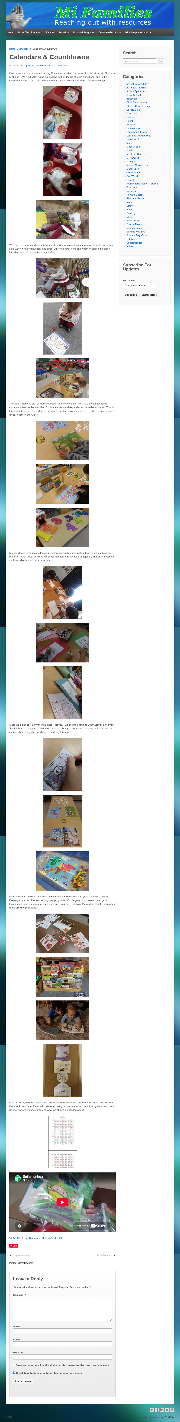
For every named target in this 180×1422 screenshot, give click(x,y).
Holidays (131, 124)
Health (130, 120)
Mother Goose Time (137, 165)
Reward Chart (134, 194)
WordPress (169, 1417)
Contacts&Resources (110, 32)
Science (130, 209)
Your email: (129, 280)
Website (18, 1352)
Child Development (136, 102)
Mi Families (44, 65)
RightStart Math (135, 198)
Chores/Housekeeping (138, 106)
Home (11, 32)
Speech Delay (134, 228)
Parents (50, 32)
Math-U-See (133, 146)
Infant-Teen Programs (30, 32)
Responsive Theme (145, 1417)
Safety (129, 205)
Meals (129, 150)
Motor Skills (132, 168)
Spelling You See (135, 231)
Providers (64, 32)
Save (15, 1245)
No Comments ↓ (61, 65)
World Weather (104, 1255)
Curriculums (133, 109)
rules (129, 202)
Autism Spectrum (135, 91)
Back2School (133, 95)
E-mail (16, 1339)
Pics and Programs (83, 32)
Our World (132, 176)
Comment (19, 1294)
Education (131, 113)
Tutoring (131, 239)
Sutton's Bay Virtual (137, 235)
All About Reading (136, 87)
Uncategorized (24, 49)
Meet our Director (136, 154)
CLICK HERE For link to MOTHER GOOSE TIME (36, 1237)
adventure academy (137, 83)
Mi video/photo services (138, 32)
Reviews (131, 191)
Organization (133, 172)
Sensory (131, 213)
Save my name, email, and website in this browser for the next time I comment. (63, 1365)
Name (16, 1326)
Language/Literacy (136, 131)
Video (129, 246)
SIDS (129, 216)
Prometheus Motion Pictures (142, 183)
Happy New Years (22, 1255)
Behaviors (131, 98)
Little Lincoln (133, 139)
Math (129, 143)
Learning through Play (138, 135)
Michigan (131, 161)
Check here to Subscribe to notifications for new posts (48, 1373)
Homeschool (133, 128)
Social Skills (132, 220)
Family (130, 117)
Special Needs (134, 224)
